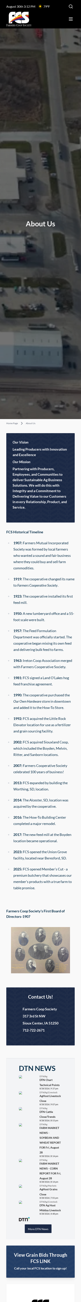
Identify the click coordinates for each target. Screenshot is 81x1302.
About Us (30, 423)
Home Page (12, 423)
